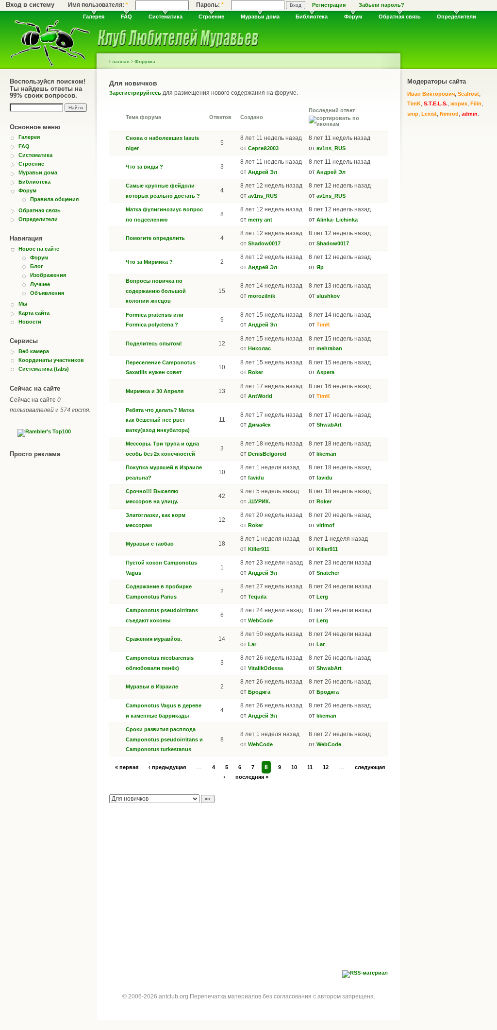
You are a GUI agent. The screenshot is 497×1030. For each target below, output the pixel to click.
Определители (456, 16)
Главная (119, 61)
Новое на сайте (38, 249)
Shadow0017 (264, 243)
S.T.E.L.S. (435, 103)
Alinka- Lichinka (337, 220)
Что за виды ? (144, 167)
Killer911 (258, 549)
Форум (353, 16)
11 (310, 767)
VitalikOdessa (265, 668)
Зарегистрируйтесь (135, 93)
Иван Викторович (431, 94)
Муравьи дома (260, 16)
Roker (255, 372)
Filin (475, 103)
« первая (126, 767)
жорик (458, 103)
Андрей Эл (262, 172)
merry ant (260, 220)
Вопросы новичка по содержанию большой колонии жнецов (156, 291)
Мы (22, 304)
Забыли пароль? (381, 5)
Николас (259, 348)
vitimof (325, 525)
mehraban (329, 348)
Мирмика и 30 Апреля (154, 391)
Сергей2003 (263, 148)
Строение (211, 16)
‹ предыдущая (167, 767)
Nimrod (449, 114)
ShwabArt (329, 425)
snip (412, 114)
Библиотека (312, 16)
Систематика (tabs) (43, 369)
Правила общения (54, 199)
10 (294, 767)
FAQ (126, 16)
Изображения (48, 275)
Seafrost (468, 94)
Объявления (47, 293)
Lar (252, 644)
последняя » (251, 777)
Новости (29, 322)
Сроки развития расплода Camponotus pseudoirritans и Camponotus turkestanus (164, 739)
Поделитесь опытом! (154, 343)
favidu (256, 478)
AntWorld (260, 396)
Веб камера (33, 351)
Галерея (93, 16)
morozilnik (261, 296)
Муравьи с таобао (150, 544)
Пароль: (210, 4)
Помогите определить (155, 238)
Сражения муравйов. (154, 639)
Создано (251, 117)
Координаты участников (51, 360)
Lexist (429, 114)
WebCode (260, 620)
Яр (320, 267)
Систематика (165, 16)
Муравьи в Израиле (152, 686)
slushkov (328, 296)
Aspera (325, 372)
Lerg (322, 597)
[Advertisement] (248, 897)
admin (470, 114)
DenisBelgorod (267, 454)
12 (326, 767)
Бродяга (259, 692)
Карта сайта (34, 313)
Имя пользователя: (98, 4)
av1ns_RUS (331, 148)
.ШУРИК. (259, 501)
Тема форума (143, 117)
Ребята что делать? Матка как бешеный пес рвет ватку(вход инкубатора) (160, 420)
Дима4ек (259, 425)
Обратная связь (400, 16)
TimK (323, 324)
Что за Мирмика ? (149, 262)
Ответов (220, 117)
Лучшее (40, 284)
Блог (36, 266)
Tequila (257, 597)
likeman (326, 454)
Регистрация (329, 5)
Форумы (144, 61)
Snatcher (327, 573)
